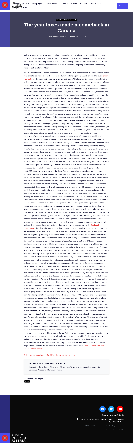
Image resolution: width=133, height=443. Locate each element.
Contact (83, 4)
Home (59, 20)
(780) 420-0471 (118, 422)
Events (74, 4)
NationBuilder (119, 430)
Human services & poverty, (37, 355)
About (25, 4)
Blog (74, 20)
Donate (122, 6)
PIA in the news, (57, 355)
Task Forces (52, 4)
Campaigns (37, 4)
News (64, 4)
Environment (70, 355)
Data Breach (96, 4)
